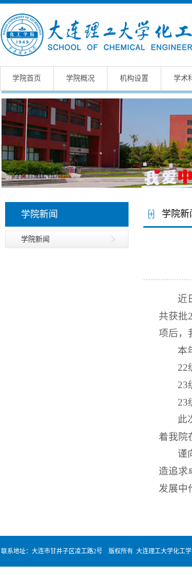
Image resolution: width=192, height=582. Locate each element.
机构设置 (134, 78)
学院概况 (80, 78)
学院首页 (26, 78)
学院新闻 (35, 239)
